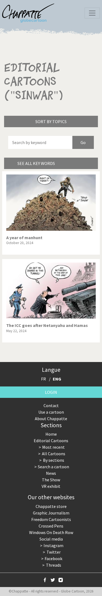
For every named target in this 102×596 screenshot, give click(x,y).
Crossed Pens (51, 526)
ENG (57, 379)
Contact (51, 405)
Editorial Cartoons (51, 440)
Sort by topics (51, 121)
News (51, 473)
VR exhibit (51, 486)
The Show (51, 479)
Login (51, 392)
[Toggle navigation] (92, 13)
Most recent (53, 447)
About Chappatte (51, 418)
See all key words (36, 163)
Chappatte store (51, 506)
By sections (53, 460)
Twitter (54, 552)
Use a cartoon (51, 412)
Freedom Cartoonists (51, 519)
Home (51, 434)
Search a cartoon (53, 466)
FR (43, 379)
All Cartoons (53, 453)
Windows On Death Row (51, 532)
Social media (51, 539)
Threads (53, 565)
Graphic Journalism (51, 513)
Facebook (53, 558)
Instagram (53, 545)
